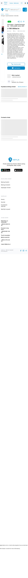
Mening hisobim (5, 182)
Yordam (11, 3)
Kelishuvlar (16, 3)
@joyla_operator (5, 237)
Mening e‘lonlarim (5, 185)
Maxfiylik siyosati (5, 209)
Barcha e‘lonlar (22, 86)
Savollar (3, 202)
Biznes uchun (5, 3)
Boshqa (6, 14)
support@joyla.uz (5, 244)
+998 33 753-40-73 (5, 240)
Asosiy (2, 14)
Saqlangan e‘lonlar (6, 187)
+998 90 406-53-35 (5, 224)
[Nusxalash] (18, 22)
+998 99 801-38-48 (5, 232)
